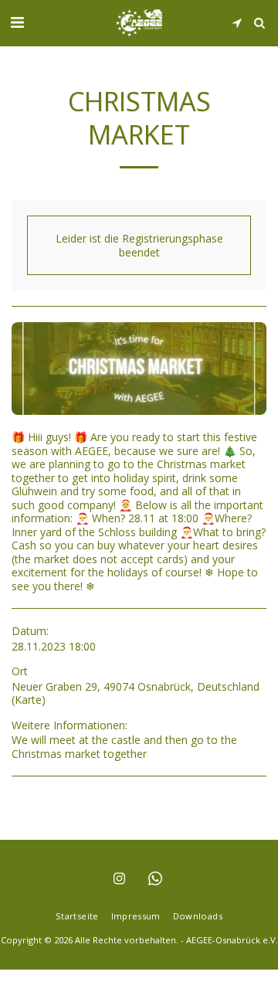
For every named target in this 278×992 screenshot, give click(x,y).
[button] (17, 22)
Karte (28, 699)
